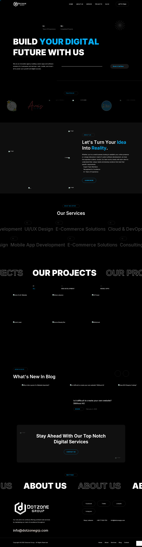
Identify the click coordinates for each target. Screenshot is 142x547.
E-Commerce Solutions (66, 229)
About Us (79, 4)
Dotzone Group (30, 542)
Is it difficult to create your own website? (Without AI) (70, 402)
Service (89, 4)
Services (113, 542)
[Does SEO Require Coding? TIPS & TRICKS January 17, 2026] (119, 399)
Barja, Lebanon (88, 520)
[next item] (126, 373)
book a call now (118, 66)
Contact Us (71, 452)
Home (71, 4)
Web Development (68, 287)
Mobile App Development (51, 245)
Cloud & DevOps (110, 229)
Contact (126, 542)
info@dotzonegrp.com (118, 520)
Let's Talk (122, 4)
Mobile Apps (104, 287)
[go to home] (20, 4)
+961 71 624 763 (102, 520)
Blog (107, 4)
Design (55, 409)
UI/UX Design (24, 229)
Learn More (89, 180)
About (106, 542)
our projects (45, 273)
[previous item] (118, 373)
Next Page (70, 475)
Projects (98, 4)
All (34, 287)
